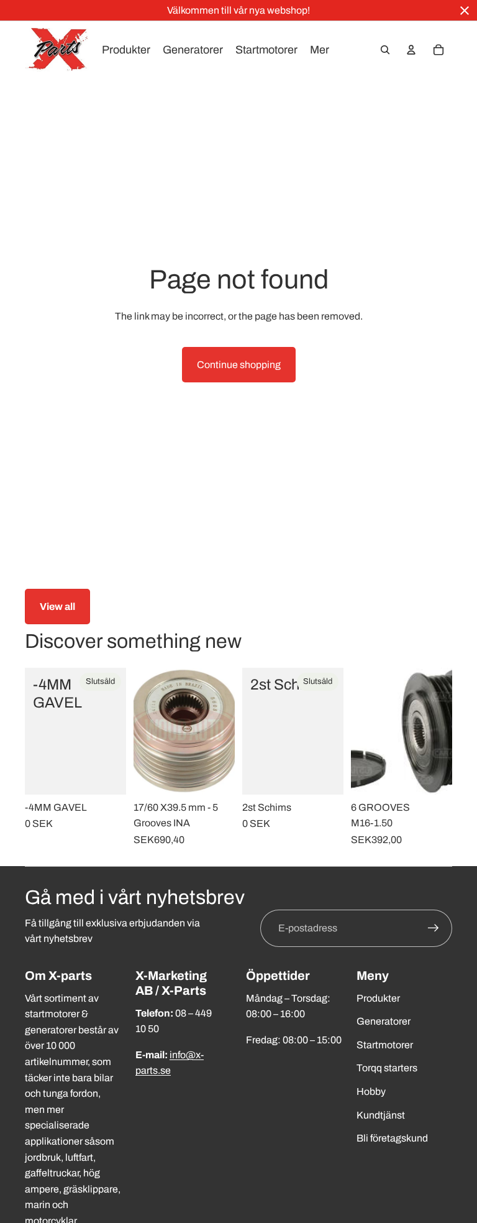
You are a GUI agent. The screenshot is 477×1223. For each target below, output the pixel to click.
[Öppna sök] (385, 49)
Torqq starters (387, 1068)
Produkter (378, 998)
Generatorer (384, 1021)
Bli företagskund (392, 1138)
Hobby (371, 1091)
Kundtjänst (381, 1115)
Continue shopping (239, 364)
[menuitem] (319, 49)
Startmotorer (385, 1045)
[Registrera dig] (433, 928)
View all (57, 606)
